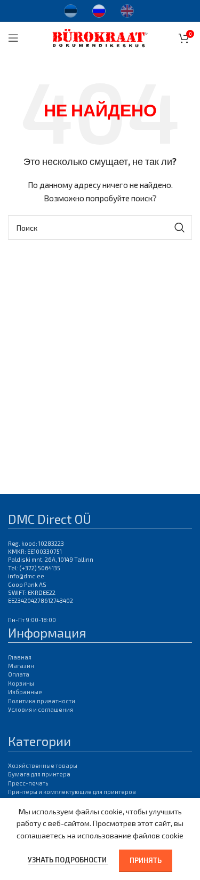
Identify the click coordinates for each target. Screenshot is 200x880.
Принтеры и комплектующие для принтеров (72, 791)
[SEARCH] (179, 227)
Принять (146, 860)
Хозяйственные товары (42, 765)
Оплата (18, 674)
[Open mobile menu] (13, 38)
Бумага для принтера (39, 774)
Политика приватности (41, 700)
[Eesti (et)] (71, 9)
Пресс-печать (28, 783)
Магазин (21, 665)
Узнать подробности (68, 859)
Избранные (25, 691)
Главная (19, 657)
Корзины (21, 683)
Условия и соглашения (40, 709)
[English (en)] (127, 9)
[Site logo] (100, 36)
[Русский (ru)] (99, 9)
